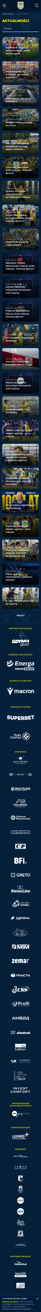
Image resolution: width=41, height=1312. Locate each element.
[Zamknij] (37, 1298)
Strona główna (7, 14)
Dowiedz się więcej (10, 1302)
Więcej (20, 615)
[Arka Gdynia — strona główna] (20, 5)
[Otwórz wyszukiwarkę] (36, 5)
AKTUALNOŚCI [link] (23, 14)
